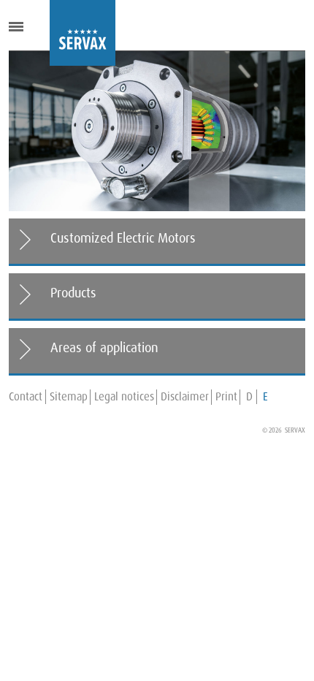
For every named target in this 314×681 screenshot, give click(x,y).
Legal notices (124, 396)
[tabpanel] (157, 131)
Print (226, 396)
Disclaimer (185, 396)
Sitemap (69, 396)
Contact (25, 396)
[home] (60, 33)
